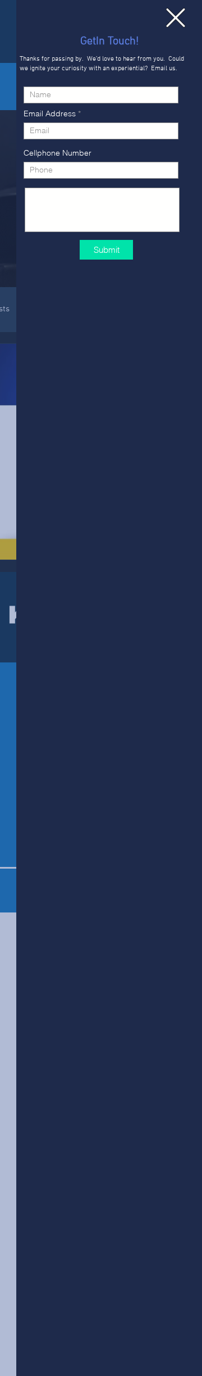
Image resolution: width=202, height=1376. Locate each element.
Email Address (50, 113)
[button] (175, 18)
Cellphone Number (57, 153)
